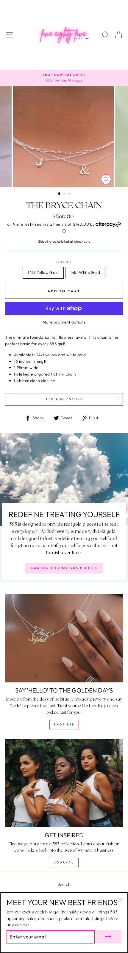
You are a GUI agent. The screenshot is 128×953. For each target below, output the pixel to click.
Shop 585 (64, 724)
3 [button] (69, 194)
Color (64, 262)
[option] (64, 78)
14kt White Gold (85, 272)
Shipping (45, 241)
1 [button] (59, 193)
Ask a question (64, 399)
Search (64, 884)
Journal (64, 862)
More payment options (64, 322)
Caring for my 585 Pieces (64, 568)
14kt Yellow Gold (43, 272)
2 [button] (64, 194)
